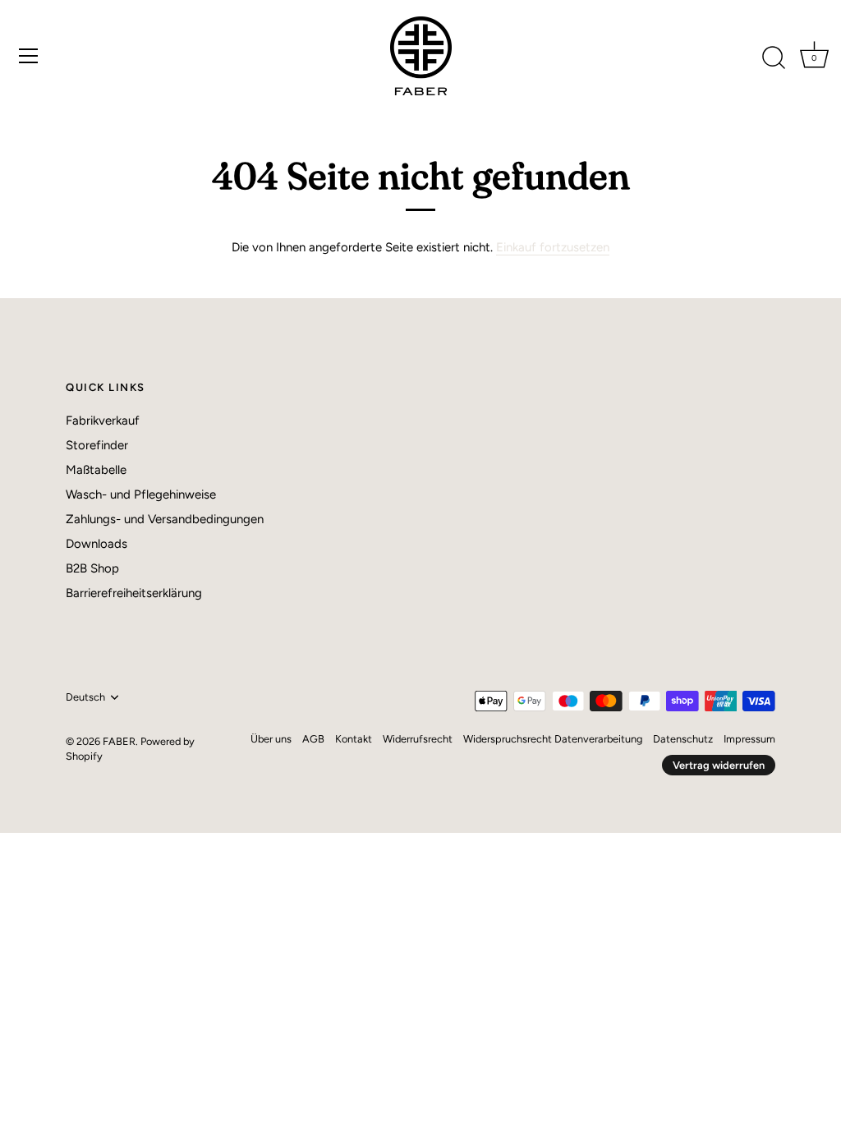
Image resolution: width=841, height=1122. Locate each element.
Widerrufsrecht (418, 739)
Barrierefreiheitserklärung (134, 593)
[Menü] (29, 56)
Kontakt (353, 739)
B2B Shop (92, 568)
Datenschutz (683, 739)
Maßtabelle (96, 469)
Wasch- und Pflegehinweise (141, 494)
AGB (313, 739)
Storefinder (97, 445)
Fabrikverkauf (103, 420)
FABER (119, 741)
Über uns (271, 739)
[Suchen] (774, 58)
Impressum (749, 739)
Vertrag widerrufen (719, 765)
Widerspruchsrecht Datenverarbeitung (552, 739)
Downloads (96, 543)
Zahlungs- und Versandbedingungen (165, 519)
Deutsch (85, 697)
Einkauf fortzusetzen (552, 247)
